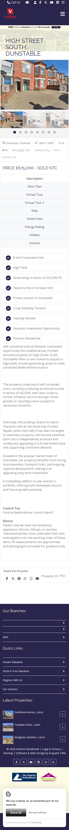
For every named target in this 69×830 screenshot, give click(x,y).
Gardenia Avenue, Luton (29, 712)
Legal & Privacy (51, 749)
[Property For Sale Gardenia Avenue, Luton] (8, 714)
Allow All (16, 812)
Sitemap (8, 753)
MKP (5, 637)
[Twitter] (45, 2)
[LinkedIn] (57, 2)
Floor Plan (35, 186)
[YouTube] (51, 2)
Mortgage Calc (21, 150)
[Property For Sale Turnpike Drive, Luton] (8, 727)
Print (57, 150)
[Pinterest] (19, 578)
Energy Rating (34, 227)
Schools (34, 243)
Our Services (10, 689)
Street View (34, 219)
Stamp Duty (42, 150)
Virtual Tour (34, 195)
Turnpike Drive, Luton (27, 724)
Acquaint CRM (57, 753)
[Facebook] (40, 2)
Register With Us (12, 680)
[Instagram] (63, 2)
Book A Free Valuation (16, 671)
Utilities (34, 235)
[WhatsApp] (25, 578)
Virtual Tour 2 (34, 203)
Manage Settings (37, 812)
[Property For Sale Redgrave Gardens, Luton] (8, 739)
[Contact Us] (35, 2)
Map (34, 211)
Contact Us (9, 157)
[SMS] (31, 578)
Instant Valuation (13, 662)
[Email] (37, 578)
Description (34, 179)
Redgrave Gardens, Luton (30, 737)
